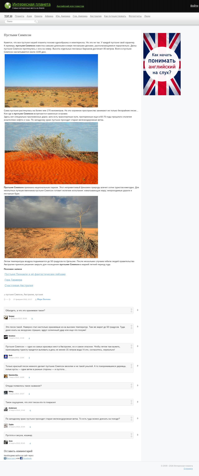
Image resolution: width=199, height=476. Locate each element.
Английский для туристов (70, 6)
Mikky (11, 391)
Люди (147, 16)
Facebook (27, 458)
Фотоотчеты (135, 16)
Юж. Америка (63, 16)
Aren (11, 441)
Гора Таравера (13, 279)
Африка (49, 16)
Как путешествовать (115, 16)
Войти (194, 5)
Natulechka (13, 375)
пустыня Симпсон (14, 294)
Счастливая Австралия (19, 285)
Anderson (13, 408)
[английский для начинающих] (162, 95)
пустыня (39, 294)
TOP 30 (8, 16)
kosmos (12, 336)
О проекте (188, 469)
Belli (10, 355)
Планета (19, 16)
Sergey (11, 316)
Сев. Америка (80, 16)
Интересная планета (31, 4)
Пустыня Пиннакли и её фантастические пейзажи (35, 274)
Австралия (96, 16)
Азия (29, 16)
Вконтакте (11, 458)
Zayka (11, 424)
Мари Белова (43, 299)
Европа (38, 16)
